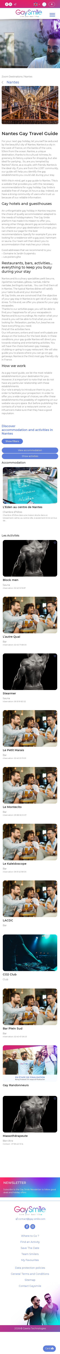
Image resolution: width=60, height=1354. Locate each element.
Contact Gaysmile (30, 1286)
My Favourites (30, 1260)
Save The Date (30, 1248)
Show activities (30, 456)
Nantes (13, 82)
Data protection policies (30, 1267)
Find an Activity (30, 1242)
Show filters (12, 441)
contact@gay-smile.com (31, 1219)
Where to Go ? (30, 1235)
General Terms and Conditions (30, 1273)
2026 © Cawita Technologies (30, 1328)
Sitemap (30, 1280)
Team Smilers (30, 1254)
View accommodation (30, 450)
